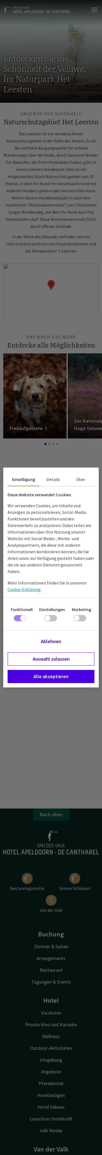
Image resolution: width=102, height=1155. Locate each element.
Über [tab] (80, 479)
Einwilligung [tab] (23, 479)
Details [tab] (53, 479)
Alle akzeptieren (51, 676)
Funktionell (22, 609)
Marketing (81, 609)
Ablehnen (51, 641)
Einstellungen (52, 609)
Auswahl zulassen (51, 659)
